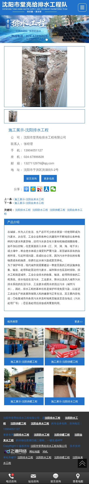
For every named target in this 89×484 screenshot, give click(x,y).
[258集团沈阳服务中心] (15, 451)
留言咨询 (31, 178)
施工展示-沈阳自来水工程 (29, 199)
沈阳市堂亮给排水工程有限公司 (49, 446)
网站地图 (34, 451)
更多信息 (49, 178)
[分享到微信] (53, 189)
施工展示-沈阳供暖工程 (24, 361)
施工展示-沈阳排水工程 (64, 401)
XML (45, 451)
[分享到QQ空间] (33, 189)
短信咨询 (33, 481)
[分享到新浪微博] (40, 189)
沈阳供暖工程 (57, 209)
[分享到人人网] (46, 189)
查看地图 (78, 481)
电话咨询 (11, 481)
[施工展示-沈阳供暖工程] (24, 343)
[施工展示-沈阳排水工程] (64, 382)
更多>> (79, 321)
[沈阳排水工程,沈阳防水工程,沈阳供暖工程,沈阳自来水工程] (44, 29)
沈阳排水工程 (23, 209)
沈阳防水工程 (40, 209)
